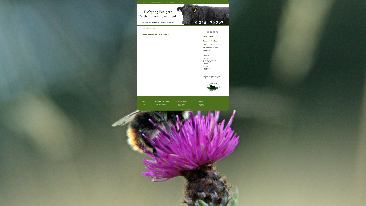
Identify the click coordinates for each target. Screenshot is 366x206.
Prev (138, 16)
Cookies (179, 106)
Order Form (201, 105)
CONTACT (181, 2)
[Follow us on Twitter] (208, 32)
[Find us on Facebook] (211, 32)
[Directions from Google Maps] (217, 32)
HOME (144, 2)
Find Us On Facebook (161, 104)
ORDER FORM (171, 2)
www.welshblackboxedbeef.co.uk (211, 76)
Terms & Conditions (182, 104)
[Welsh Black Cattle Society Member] (212, 91)
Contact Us (201, 104)
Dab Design (188, 109)
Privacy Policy (181, 105)
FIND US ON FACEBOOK (156, 2)
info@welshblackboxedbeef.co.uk (212, 78)
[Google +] (214, 32)
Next (227, 16)
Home (143, 28)
